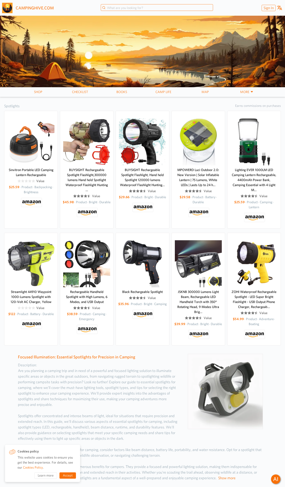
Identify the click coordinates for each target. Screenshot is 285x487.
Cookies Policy (33, 467)
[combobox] (157, 8)
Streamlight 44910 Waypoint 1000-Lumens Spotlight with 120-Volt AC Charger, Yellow (31, 297)
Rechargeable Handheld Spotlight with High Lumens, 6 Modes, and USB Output (86, 297)
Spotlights (12, 106)
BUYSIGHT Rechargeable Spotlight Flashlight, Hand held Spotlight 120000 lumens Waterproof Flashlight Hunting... (142, 177)
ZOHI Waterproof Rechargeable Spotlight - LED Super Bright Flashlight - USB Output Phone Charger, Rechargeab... (254, 299)
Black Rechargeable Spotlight (142, 292)
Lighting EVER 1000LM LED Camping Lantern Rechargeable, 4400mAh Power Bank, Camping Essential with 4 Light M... (254, 180)
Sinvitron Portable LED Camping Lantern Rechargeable (31, 172)
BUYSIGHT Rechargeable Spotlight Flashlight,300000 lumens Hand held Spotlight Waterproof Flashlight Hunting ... (87, 180)
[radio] (19, 181)
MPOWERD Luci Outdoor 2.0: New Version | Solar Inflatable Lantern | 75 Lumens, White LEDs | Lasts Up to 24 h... (198, 177)
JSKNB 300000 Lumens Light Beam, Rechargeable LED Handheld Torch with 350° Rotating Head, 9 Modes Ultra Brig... (198, 302)
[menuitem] (268, 8)
